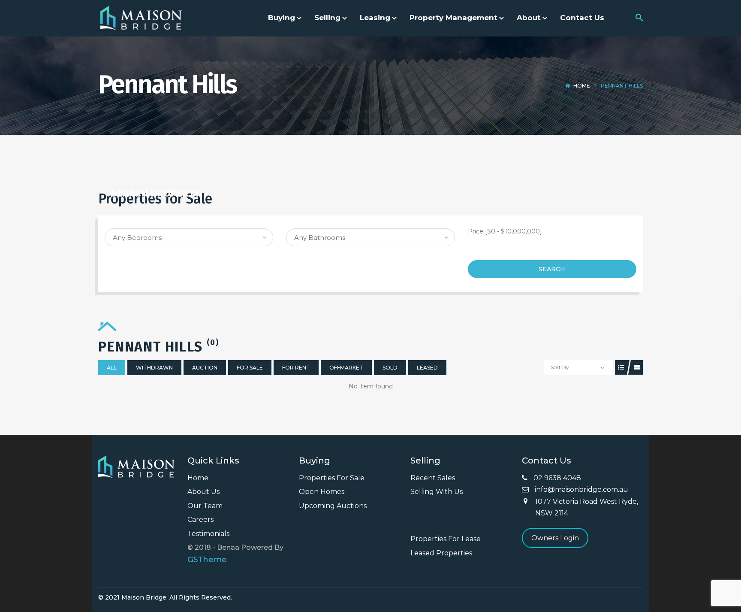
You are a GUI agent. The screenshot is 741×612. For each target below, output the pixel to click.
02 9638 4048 (556, 478)
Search (552, 269)
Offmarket (346, 367)
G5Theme (207, 559)
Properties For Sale (331, 478)
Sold (390, 367)
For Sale (250, 367)
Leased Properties (441, 553)
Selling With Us (436, 492)
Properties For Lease (445, 539)
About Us (203, 492)
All (112, 367)
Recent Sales (432, 478)
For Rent (296, 367)
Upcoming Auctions (333, 506)
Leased (427, 367)
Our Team (205, 506)
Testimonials (208, 534)
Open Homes (321, 492)
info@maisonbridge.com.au (580, 489)
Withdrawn (154, 367)
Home (581, 85)
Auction (204, 367)
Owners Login (555, 538)
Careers (200, 519)
